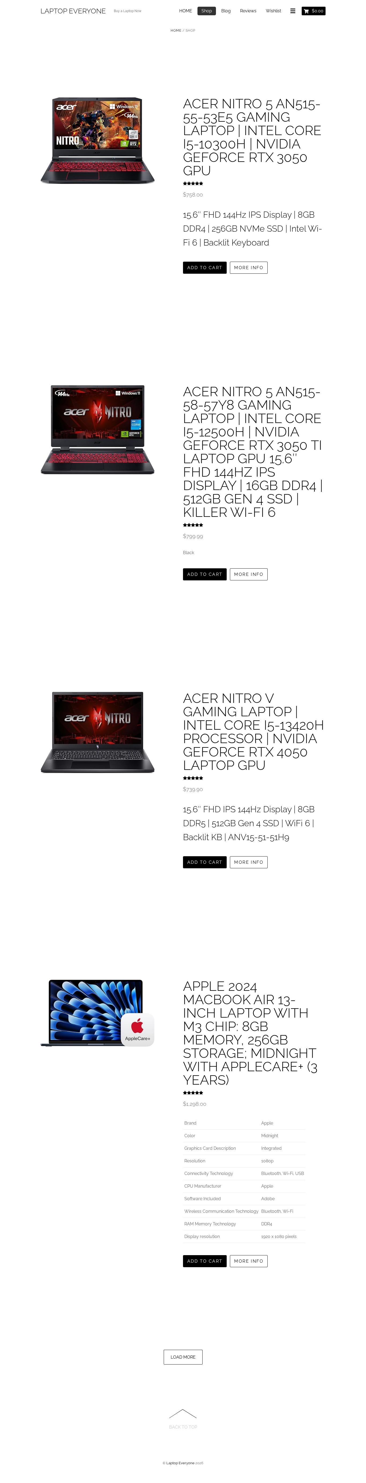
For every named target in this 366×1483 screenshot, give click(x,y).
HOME (185, 10)
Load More (183, 1357)
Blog (226, 10)
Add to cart (204, 267)
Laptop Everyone (180, 1463)
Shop (206, 10)
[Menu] (293, 11)
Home (176, 30)
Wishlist (273, 10)
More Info (248, 267)
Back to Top (183, 1427)
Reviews (248, 10)
